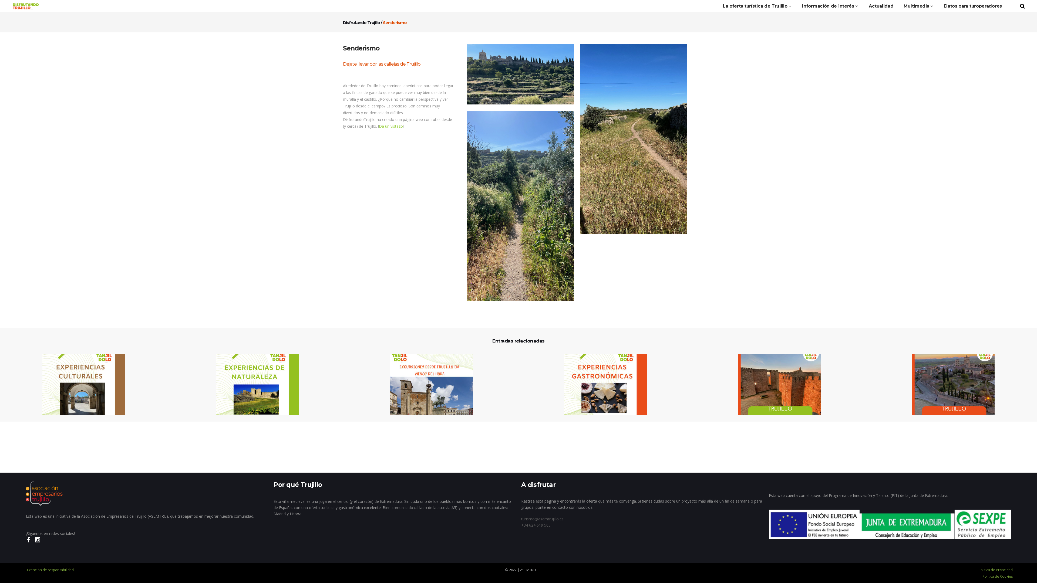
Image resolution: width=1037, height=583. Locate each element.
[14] (520, 74)
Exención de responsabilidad (50, 569)
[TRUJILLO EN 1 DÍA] (950, 385)
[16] (520, 205)
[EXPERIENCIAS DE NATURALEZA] (254, 385)
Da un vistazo (391, 126)
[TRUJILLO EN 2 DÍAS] (776, 385)
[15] (634, 139)
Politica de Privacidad (995, 569)
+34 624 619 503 (536, 525)
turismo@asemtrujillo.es (542, 518)
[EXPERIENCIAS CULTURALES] (80, 385)
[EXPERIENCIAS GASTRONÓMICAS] (602, 385)
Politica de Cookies (997, 576)
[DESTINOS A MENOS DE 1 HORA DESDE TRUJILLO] (428, 385)
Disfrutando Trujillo (361, 22)
